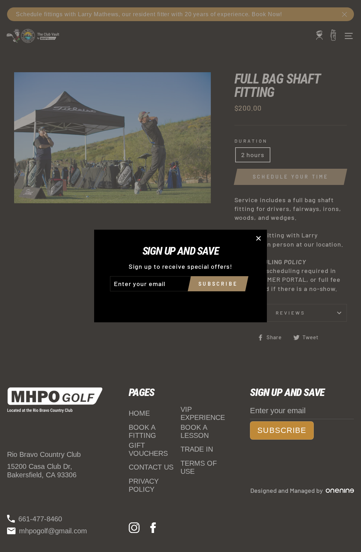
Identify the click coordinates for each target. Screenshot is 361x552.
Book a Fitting (142, 431)
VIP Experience (202, 413)
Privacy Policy (144, 485)
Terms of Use (198, 467)
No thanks (180, 301)
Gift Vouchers (148, 449)
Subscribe (281, 430)
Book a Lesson (194, 431)
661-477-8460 (40, 519)
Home (139, 413)
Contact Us (151, 467)
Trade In (196, 449)
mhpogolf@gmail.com (53, 531)
